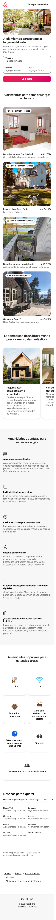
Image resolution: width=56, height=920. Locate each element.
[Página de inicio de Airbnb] (5, 4)
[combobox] (27, 61)
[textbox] (15, 70)
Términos (33, 906)
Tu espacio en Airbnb (38, 4)
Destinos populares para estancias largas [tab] (21, 799)
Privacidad (21, 906)
